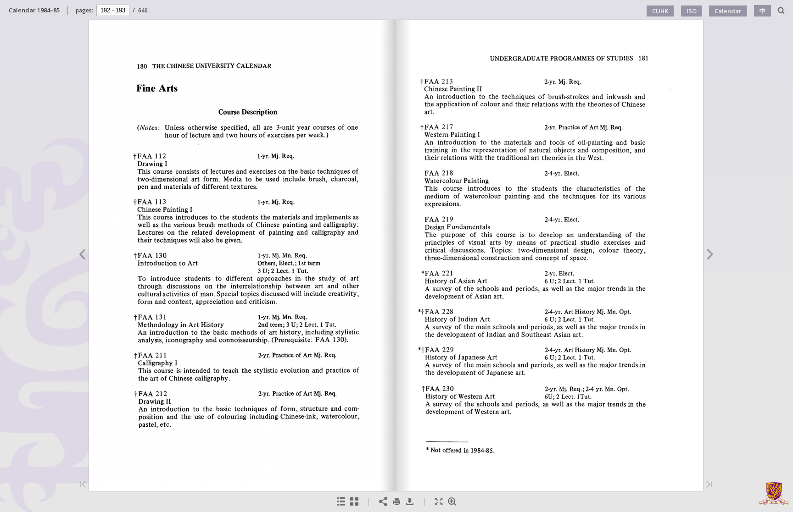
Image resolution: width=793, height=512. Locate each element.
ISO (692, 11)
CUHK (660, 11)
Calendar (728, 11)
